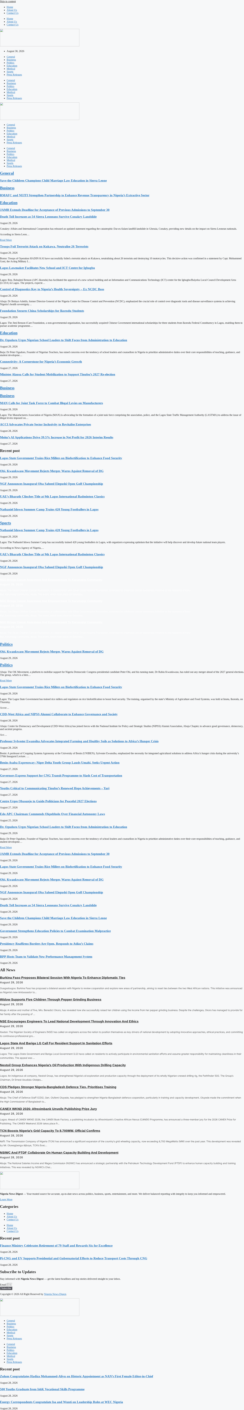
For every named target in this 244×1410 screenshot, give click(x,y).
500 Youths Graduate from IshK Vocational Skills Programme (42, 1389)
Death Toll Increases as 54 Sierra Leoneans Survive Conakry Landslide (48, 216)
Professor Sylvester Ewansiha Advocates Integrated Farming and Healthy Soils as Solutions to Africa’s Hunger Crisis (79, 741)
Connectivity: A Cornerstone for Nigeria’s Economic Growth (41, 361)
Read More (6, 240)
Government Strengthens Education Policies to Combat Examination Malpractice (55, 931)
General (11, 56)
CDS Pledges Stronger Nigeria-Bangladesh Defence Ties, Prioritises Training (58, 1087)
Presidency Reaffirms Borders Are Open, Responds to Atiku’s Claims (46, 943)
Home (10, 7)
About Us (12, 10)
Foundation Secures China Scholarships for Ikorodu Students (42, 310)
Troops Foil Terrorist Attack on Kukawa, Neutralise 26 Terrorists (44, 246)
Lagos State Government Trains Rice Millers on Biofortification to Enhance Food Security (61, 458)
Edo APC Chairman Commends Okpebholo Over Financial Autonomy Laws (52, 814)
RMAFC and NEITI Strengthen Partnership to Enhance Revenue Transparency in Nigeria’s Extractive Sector (74, 195)
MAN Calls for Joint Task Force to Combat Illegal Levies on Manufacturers (51, 403)
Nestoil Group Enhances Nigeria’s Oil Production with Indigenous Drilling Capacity (63, 1065)
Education (12, 65)
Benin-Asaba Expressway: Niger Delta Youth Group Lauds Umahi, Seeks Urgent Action (60, 762)
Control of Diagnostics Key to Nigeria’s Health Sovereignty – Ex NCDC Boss (52, 289)
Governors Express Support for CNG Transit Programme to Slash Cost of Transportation (61, 775)
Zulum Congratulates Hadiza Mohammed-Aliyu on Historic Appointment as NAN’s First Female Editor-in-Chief (76, 1376)
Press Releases (14, 74)
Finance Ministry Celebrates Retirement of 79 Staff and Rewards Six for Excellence (56, 1245)
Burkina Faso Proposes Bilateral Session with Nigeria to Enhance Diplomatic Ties (62, 977)
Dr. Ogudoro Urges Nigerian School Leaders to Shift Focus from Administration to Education (63, 340)
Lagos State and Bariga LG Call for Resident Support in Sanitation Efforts (56, 1043)
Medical (11, 68)
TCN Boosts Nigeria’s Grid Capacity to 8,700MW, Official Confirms (50, 1130)
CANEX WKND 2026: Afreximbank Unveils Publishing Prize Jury (48, 1109)
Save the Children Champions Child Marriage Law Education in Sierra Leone (53, 180)
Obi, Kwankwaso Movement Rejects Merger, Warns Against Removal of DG (52, 471)
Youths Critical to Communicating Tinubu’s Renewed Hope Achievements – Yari (54, 788)
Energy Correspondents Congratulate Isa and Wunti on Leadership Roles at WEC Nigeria (61, 1402)
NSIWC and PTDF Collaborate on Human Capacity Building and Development (59, 1152)
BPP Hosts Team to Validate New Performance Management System (46, 956)
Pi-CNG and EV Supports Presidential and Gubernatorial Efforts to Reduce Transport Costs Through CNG (73, 1258)
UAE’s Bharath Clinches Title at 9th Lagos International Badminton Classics (52, 496)
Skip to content (8, 1)
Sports (10, 71)
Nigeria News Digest (55, 1294)
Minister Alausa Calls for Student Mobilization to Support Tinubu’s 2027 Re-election (57, 374)
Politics (10, 62)
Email (3, 1284)
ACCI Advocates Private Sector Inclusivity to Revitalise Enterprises (45, 424)
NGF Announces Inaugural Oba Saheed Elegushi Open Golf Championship (51, 483)
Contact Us (12, 13)
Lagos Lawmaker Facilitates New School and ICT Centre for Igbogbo (47, 268)
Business (11, 59)
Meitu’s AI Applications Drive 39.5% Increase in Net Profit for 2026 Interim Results (56, 437)
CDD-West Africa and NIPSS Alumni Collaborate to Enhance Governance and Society (59, 714)
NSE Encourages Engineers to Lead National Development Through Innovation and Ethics (69, 1021)
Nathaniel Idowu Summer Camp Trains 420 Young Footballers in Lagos (49, 509)
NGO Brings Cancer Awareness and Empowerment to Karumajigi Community (51, 579)
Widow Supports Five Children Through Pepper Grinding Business (50, 999)
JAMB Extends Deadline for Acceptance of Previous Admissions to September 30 (55, 210)
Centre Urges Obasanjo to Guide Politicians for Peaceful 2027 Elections (48, 801)
